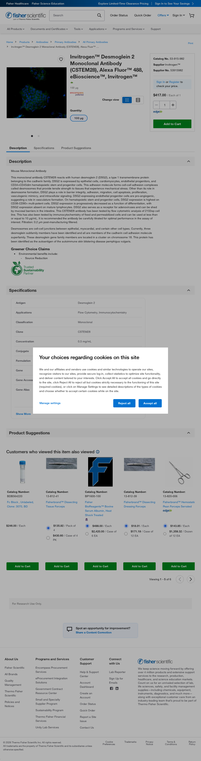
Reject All (124, 403)
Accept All (150, 403)
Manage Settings (49, 403)
